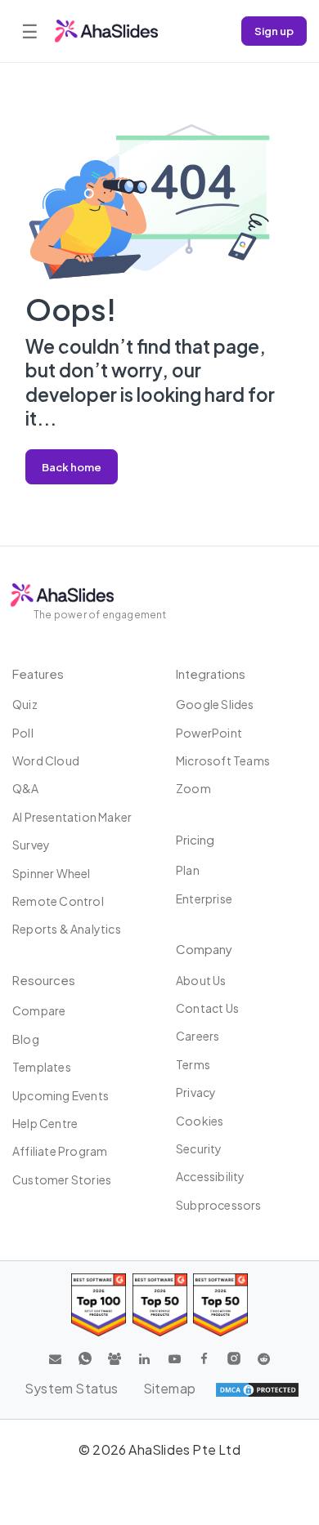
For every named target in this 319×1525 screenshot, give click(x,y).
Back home (71, 467)
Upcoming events (60, 1095)
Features (38, 673)
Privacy (196, 1092)
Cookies (199, 1120)
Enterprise (204, 898)
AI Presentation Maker (72, 816)
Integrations (210, 673)
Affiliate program (59, 1151)
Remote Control (58, 901)
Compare (38, 1010)
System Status (72, 1388)
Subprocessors (219, 1204)
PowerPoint (209, 732)
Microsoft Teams (223, 760)
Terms (193, 1064)
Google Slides (215, 704)
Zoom (193, 788)
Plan (188, 870)
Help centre (45, 1123)
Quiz (25, 704)
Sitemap (169, 1388)
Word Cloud (45, 760)
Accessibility (210, 1176)
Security (199, 1148)
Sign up (274, 31)
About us (201, 980)
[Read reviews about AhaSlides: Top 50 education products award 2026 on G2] (160, 1304)
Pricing (195, 839)
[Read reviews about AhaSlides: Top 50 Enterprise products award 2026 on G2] (220, 1304)
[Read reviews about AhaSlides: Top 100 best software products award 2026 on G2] (98, 1304)
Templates (41, 1066)
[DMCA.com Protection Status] (257, 1388)
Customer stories (61, 1179)
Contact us (207, 1008)
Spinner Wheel (51, 873)
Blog (25, 1039)
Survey (31, 844)
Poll (23, 732)
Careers (197, 1035)
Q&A (25, 788)
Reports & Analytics (66, 928)
